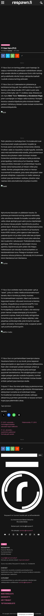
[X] (8, 56)
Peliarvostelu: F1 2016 (29, 422)
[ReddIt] (17, 56)
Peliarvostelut (5, 45)
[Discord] (5, 535)
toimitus (10, 51)
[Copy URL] (22, 56)
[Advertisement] (22, 29)
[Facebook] (3, 56)
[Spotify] (22, 535)
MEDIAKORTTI (5, 597)
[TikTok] (26, 535)
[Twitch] (31, 535)
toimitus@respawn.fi (26, 530)
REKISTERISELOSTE (7, 594)
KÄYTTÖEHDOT (6, 600)
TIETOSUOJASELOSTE (8, 603)
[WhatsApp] (12, 56)
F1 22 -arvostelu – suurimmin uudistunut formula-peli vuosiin (8, 432)
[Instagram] (14, 535)
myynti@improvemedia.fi (9, 558)
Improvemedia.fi (24, 560)
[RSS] (18, 535)
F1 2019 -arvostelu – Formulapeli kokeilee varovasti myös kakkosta (9, 424)
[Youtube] (39, 535)
